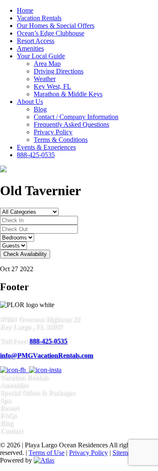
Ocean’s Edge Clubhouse (50, 33)
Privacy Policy (53, 132)
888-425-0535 (36, 154)
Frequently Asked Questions (71, 124)
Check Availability (25, 254)
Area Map (47, 63)
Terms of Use (46, 452)
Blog (40, 109)
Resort (9, 407)
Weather (45, 78)
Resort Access (35, 40)
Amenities (30, 48)
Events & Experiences (46, 147)
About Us (30, 101)
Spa (5, 400)
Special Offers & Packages (37, 392)
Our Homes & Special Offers (55, 25)
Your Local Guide (41, 56)
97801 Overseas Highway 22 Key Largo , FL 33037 (40, 323)
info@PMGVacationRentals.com (46, 355)
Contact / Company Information (76, 116)
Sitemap (123, 452)
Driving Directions (58, 71)
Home (25, 10)
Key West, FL (52, 86)
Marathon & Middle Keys (68, 94)
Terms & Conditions (61, 139)
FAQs (8, 415)
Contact (11, 430)
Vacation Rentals (39, 18)
